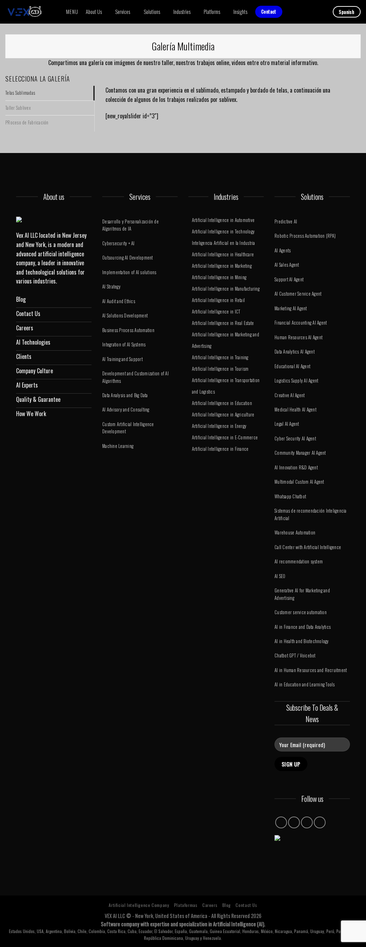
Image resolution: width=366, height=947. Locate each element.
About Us (94, 11)
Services (122, 11)
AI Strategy (111, 286)
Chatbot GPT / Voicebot (295, 655)
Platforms (212, 11)
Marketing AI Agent (290, 308)
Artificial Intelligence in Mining (219, 277)
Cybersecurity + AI (118, 243)
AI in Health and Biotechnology (301, 641)
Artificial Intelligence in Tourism (220, 368)
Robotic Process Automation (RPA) (305, 235)
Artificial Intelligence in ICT (216, 311)
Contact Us (246, 905)
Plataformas (186, 905)
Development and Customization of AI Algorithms (135, 377)
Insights (240, 11)
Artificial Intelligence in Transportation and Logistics (226, 386)
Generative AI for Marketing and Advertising (302, 594)
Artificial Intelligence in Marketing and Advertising (225, 340)
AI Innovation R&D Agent (296, 467)
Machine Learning (117, 446)
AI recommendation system (298, 561)
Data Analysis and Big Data (125, 395)
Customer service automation (300, 612)
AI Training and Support (122, 359)
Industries (182, 11)
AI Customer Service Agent (297, 293)
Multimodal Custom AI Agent (299, 481)
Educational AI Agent (292, 366)
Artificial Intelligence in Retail (218, 300)
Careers (209, 905)
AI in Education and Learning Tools (304, 684)
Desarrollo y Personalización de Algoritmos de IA (130, 225)
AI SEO (280, 576)
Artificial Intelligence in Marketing (222, 265)
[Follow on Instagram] (281, 822)
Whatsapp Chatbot (290, 496)
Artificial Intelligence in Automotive (223, 220)
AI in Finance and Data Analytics (302, 626)
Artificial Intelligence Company (139, 905)
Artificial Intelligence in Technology (223, 231)
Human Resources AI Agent (298, 337)
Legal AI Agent (286, 423)
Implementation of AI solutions (129, 272)
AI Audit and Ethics (118, 301)
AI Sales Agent (286, 264)
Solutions (152, 11)
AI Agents (282, 250)
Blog (226, 905)
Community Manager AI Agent (300, 452)
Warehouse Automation (294, 532)
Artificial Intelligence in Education (222, 403)
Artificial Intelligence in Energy (219, 426)
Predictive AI (285, 221)
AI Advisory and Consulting (125, 409)
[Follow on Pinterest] (307, 822)
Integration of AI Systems (123, 344)
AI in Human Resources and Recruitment (310, 670)
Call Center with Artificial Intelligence (307, 547)
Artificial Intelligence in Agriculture (223, 414)
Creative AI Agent (289, 395)
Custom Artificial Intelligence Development (128, 428)
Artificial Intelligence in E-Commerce (225, 437)
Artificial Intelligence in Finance (220, 448)
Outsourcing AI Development (127, 257)
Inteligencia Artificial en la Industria (223, 243)
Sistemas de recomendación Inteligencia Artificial (310, 514)
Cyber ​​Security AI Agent (295, 438)
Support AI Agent (288, 279)
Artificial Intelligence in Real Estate (223, 323)
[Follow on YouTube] (320, 822)
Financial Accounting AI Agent (300, 322)
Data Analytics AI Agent (294, 351)
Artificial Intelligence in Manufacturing (225, 288)
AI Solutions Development (125, 315)
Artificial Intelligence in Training (220, 357)
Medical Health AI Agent (295, 409)
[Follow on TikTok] (294, 822)
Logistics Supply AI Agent (296, 380)
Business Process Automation (128, 330)
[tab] (49, 93)
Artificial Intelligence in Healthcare (223, 254)
